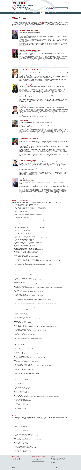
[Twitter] (49, 8)
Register (67, 3)
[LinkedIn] (53, 8)
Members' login (66, 2)
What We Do (36, 12)
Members (48, 12)
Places (29, 12)
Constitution (42, 22)
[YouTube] (51, 8)
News (19, 12)
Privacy (57, 467)
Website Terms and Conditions (38, 461)
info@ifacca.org (56, 462)
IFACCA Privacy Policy (36, 459)
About (42, 12)
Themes (24, 12)
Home (14, 12)
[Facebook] (47, 8)
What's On (54, 12)
